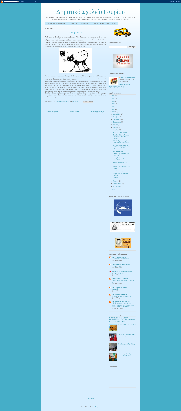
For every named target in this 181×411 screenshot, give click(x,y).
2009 (113, 190)
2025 (113, 96)
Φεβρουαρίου (117, 183)
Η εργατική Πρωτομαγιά (120, 132)
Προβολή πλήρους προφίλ (117, 87)
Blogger (97, 407)
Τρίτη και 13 (116, 178)
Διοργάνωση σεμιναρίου (120, 171)
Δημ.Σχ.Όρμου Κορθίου (119, 257)
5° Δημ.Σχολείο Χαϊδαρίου (120, 278)
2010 (113, 112)
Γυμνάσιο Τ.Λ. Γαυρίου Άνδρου (122, 271)
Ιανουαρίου (116, 186)
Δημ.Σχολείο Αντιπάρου (119, 294)
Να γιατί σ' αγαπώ (117, 266)
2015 (113, 101)
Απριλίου (116, 130)
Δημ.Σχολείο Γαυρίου (128, 77)
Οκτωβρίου (116, 119)
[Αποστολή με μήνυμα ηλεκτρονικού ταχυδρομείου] (84, 102)
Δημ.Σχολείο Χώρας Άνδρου (121, 301)
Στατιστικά (90, 399)
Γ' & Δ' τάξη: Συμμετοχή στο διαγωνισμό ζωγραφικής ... (122, 141)
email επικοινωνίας (124, 84)
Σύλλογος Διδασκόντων (56, 23)
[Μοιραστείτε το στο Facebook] (90, 102)
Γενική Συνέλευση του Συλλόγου (119, 158)
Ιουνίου (115, 125)
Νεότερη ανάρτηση (52, 111)
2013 (113, 104)
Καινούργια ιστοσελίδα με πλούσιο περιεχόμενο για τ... (121, 146)
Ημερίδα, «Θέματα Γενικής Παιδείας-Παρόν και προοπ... (121, 136)
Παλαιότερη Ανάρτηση (97, 111)
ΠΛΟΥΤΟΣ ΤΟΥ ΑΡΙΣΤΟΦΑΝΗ (120, 259)
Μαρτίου (116, 181)
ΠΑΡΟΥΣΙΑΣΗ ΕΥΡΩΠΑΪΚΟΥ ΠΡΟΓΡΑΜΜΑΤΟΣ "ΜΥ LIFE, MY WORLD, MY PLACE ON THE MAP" (122, 319)
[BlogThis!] (86, 102)
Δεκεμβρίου (117, 114)
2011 (113, 109)
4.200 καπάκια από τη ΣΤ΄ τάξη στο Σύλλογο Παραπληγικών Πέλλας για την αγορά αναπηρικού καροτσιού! (123, 305)
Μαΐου (115, 127)
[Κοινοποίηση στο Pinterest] (92, 102)
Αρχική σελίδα (74, 111)
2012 (113, 106)
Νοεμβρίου (116, 117)
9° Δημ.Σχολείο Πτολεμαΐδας (121, 264)
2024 (113, 98)
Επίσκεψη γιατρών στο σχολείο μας (121, 296)
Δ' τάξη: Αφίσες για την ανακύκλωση (120, 163)
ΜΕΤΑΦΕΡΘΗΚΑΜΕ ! (118, 273)
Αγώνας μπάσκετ (118, 151)
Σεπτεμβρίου (117, 122)
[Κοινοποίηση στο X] (88, 102)
